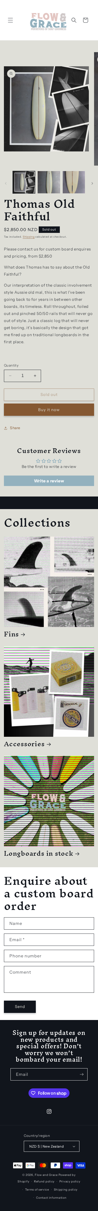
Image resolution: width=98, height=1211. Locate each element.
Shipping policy (66, 1189)
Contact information (51, 1197)
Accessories (24, 743)
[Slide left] (5, 183)
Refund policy (44, 1181)
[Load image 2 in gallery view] (49, 182)
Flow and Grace (46, 1175)
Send (20, 1006)
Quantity (11, 365)
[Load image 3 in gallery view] (74, 182)
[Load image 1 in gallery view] (24, 182)
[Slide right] (92, 183)
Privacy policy (69, 1181)
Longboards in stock (38, 853)
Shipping (29, 236)
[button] (10, 20)
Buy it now (49, 409)
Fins (11, 633)
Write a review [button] (49, 480)
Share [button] (15, 428)
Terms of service (37, 1189)
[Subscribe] (81, 1074)
